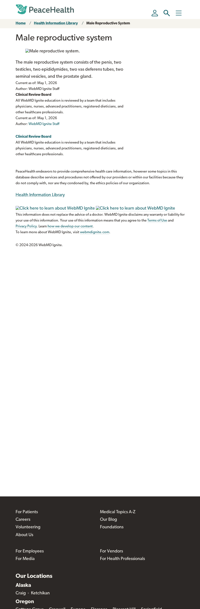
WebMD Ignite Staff (44, 124)
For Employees (30, 551)
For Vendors (111, 551)
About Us (24, 535)
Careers (23, 520)
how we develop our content (70, 226)
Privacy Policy (26, 226)
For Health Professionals (122, 559)
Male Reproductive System (108, 23)
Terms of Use (157, 220)
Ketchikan (40, 593)
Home (21, 23)
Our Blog (108, 520)
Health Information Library (56, 23)
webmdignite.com (94, 232)
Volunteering (28, 527)
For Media (25, 559)
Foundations (111, 527)
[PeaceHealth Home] (45, 9)
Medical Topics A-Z (117, 512)
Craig (21, 593)
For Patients (27, 512)
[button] (167, 13)
